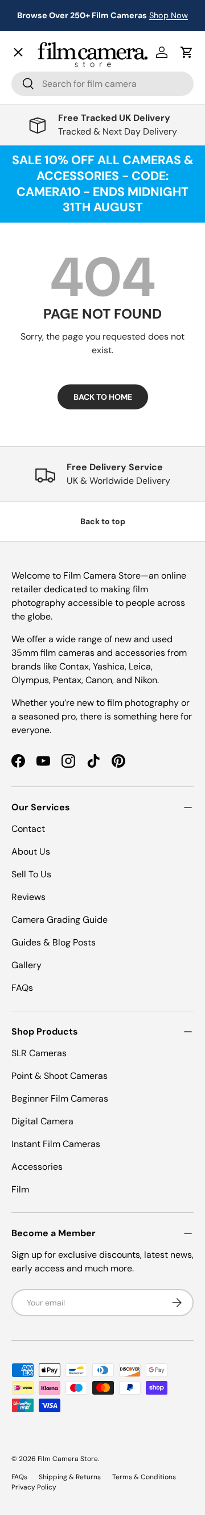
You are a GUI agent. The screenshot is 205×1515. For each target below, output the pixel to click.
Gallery (35, 364)
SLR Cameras (39, 1053)
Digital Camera (42, 1121)
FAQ (29, 389)
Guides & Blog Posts (53, 942)
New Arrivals (48, 77)
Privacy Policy (33, 1487)
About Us (30, 851)
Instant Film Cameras (55, 1144)
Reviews (28, 897)
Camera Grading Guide (59, 920)
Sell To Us (31, 874)
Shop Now (168, 15)
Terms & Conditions (144, 1476)
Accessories (37, 1167)
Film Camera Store (68, 1458)
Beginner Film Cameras (59, 1098)
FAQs (22, 988)
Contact (37, 339)
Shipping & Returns (70, 1476)
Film (20, 1189)
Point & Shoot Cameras (59, 1076)
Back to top (102, 521)
